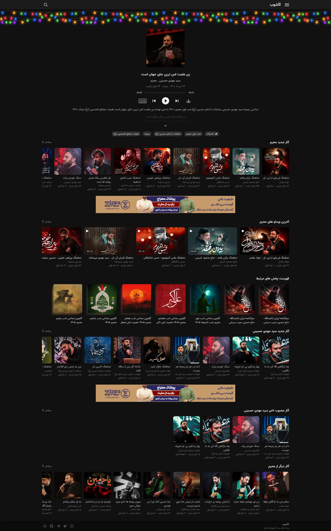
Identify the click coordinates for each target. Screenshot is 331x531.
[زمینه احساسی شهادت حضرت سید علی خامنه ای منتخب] (186, 350)
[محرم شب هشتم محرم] (171, 300)
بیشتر (48, 142)
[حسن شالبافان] (216, 161)
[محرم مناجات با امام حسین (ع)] (274, 300)
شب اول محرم (193, 134)
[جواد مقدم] (275, 161)
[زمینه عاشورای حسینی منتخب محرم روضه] (216, 350)
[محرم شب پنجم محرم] (67, 300)
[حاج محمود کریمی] (246, 161)
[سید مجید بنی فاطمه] (246, 485)
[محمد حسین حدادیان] (127, 161)
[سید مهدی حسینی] (67, 161)
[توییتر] (65, 526)
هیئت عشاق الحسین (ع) (126, 134)
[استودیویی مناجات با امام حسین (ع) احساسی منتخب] (67, 350)
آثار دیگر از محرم (278, 466)
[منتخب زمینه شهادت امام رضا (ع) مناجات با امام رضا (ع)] (275, 350)
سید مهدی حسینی (169, 81)
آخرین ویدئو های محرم (274, 221)
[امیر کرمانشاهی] (67, 485)
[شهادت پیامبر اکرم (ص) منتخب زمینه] (246, 350)
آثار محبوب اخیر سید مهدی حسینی (266, 410)
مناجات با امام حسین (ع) (167, 134)
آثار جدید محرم (279, 142)
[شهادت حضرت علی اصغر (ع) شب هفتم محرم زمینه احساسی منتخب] (127, 350)
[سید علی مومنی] (156, 485)
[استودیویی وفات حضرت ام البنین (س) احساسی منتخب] (156, 350)
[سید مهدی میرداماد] (186, 161)
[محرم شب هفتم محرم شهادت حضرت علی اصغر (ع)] (136, 300)
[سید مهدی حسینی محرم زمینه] (165, 48)
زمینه (165, 86)
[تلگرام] (58, 526)
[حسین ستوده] (156, 161)
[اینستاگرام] (71, 526)
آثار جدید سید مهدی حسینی (271, 331)
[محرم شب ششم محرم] (102, 300)
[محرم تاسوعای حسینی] (205, 300)
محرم (154, 81)
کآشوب (275, 5)
